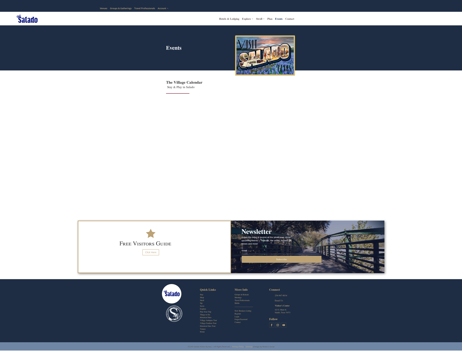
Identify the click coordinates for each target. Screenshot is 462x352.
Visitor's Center (282, 305)
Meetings (238, 297)
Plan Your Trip (205, 311)
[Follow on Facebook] (271, 325)
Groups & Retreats (242, 294)
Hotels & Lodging (229, 19)
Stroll (259, 19)
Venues (103, 8)
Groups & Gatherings (121, 8)
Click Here (150, 252)
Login (237, 316)
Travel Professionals (144, 8)
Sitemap (249, 346)
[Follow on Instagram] (277, 325)
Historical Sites (205, 317)
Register (238, 313)
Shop (202, 297)
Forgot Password (241, 319)
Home (202, 331)
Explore (246, 19)
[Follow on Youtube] (283, 325)
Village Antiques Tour (208, 320)
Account (162, 8)
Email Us (279, 300)
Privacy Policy (238, 346)
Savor (202, 306)
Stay (201, 294)
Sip (201, 303)
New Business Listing (243, 310)
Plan (269, 19)
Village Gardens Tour (208, 323)
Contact (289, 19)
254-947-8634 (281, 295)
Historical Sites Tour (207, 326)
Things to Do (205, 314)
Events (279, 19)
